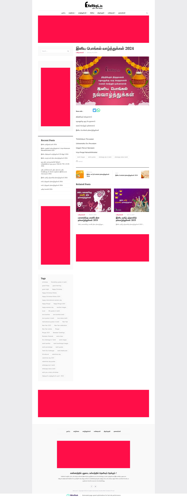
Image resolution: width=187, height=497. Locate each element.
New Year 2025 (46, 325)
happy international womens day (52, 300)
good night (45, 289)
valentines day (56, 354)
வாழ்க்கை (72, 13)
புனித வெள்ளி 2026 (46, 189)
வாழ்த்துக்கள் (82, 13)
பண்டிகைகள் (80, 52)
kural (43, 311)
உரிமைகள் (75, 491)
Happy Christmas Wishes (49, 293)
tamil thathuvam (62, 351)
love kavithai (46, 314)
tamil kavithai (46, 343)
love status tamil (62, 318)
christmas (45, 282)
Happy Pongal (46, 304)
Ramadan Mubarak (47, 336)
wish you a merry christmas (50, 372)
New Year (65, 322)
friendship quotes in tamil (59, 282)
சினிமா (92, 13)
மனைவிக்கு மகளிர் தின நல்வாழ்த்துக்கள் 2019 (88, 219)
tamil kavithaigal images (61, 343)
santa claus (59, 336)
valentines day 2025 (48, 358)
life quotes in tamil (54, 311)
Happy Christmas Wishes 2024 (51, 296)
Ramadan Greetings (59, 332)
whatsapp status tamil (121, 157)
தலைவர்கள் (121, 13)
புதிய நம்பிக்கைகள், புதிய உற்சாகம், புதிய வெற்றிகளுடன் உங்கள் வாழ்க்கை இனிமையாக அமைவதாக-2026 (54, 172)
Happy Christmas (57, 289)
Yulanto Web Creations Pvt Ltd (106, 491)
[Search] (68, 51)
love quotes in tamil (48, 318)
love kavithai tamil (58, 314)
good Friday (45, 286)
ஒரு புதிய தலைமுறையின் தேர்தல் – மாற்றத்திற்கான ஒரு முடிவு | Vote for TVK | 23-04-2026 (55, 164)
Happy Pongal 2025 (59, 304)
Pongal (57, 329)
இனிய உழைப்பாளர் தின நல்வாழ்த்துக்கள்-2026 (54, 158)
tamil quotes (92, 157)
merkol (81, 161)
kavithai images (61, 307)
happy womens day (48, 307)
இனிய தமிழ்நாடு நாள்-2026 (49, 144)
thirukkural (45, 354)
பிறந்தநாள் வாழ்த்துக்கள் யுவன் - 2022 (53, 376)
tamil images (81, 157)
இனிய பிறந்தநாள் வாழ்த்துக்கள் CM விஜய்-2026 (54, 154)
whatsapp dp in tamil (105, 157)
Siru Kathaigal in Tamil (49, 340)
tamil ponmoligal (47, 347)
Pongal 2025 (46, 332)
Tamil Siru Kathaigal (48, 351)
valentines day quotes (48, 361)
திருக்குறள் (101, 13)
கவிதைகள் (111, 13)
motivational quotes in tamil (50, 322)
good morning (57, 286)
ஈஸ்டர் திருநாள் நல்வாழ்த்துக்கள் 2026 (52, 181)
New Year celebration (60, 325)
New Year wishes (47, 329)
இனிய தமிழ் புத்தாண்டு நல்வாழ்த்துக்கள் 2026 (54, 177)
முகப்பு (63, 13)
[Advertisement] (94, 29)
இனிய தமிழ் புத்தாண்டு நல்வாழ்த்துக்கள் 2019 (126, 219)
